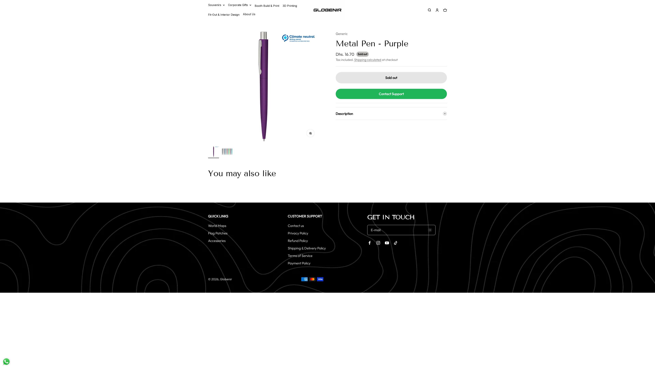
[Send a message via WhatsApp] (6, 361)
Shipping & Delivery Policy (307, 248)
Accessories (216, 241)
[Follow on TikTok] (395, 243)
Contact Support (391, 94)
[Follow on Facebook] (369, 243)
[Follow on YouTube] (387, 243)
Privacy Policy (298, 233)
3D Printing (290, 5)
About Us (249, 14)
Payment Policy (299, 263)
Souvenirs (214, 5)
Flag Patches (217, 233)
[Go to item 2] (227, 152)
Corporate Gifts (238, 5)
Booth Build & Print (267, 5)
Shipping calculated (367, 60)
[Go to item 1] (213, 152)
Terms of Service (300, 256)
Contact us (296, 226)
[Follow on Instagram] (378, 243)
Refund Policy (298, 241)
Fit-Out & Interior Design (223, 14)
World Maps (217, 226)
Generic (342, 34)
